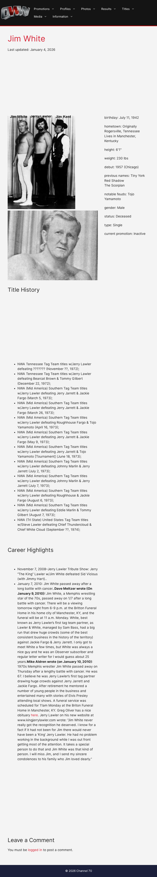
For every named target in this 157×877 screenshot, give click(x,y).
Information (60, 16)
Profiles (65, 9)
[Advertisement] (78, 84)
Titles (126, 9)
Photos (86, 9)
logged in (35, 850)
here (34, 715)
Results (106, 9)
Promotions (42, 9)
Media (38, 16)
